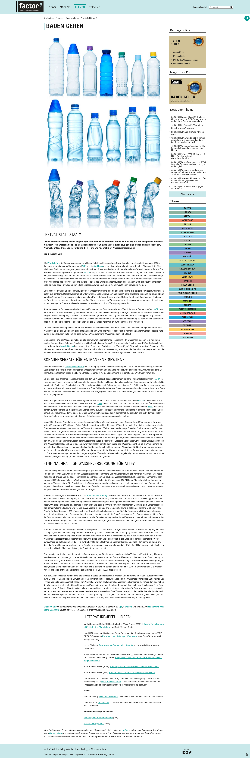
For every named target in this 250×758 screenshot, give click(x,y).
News (52, 7)
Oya (120, 606)
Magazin (65, 7)
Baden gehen (72, 18)
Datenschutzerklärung (97, 754)
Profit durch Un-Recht (111, 681)
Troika (87, 272)
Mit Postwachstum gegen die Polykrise (187, 187)
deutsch (196, 7)
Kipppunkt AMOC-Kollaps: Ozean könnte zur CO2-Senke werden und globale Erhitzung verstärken (188, 119)
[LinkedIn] (184, 752)
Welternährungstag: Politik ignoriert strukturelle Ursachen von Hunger (188, 148)
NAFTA (157, 378)
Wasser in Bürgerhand (94, 723)
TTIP (100, 403)
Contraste (127, 606)
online (125, 730)
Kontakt (69, 754)
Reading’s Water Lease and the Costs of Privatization (134, 666)
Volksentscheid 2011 (74, 366)
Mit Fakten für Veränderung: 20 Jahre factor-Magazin (188, 126)
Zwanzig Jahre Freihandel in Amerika (116, 645)
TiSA (150, 406)
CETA (141, 400)
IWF (84, 266)
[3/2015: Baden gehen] (187, 91)
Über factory (49, 754)
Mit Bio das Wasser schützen (185, 59)
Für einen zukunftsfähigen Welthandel (119, 636)
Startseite (48, 18)
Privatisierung (53, 262)
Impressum (80, 754)
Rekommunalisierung (97, 495)
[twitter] (190, 752)
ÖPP (156, 309)
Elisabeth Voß (50, 606)
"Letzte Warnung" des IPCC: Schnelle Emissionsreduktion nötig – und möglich (188, 164)
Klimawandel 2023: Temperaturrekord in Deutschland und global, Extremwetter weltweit (188, 139)
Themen (80, 7)
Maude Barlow (67, 346)
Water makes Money (108, 696)
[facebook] (187, 752)
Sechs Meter (178, 52)
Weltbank (98, 266)
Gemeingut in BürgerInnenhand (98, 717)
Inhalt (111, 754)
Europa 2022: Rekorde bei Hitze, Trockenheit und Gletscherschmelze (188, 156)
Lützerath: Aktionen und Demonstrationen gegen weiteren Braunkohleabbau (188, 180)
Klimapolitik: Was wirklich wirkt (187, 132)
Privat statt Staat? (181, 63)
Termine (94, 7)
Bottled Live (103, 702)
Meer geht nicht (179, 56)
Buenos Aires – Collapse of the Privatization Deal (132, 672)
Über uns (60, 754)
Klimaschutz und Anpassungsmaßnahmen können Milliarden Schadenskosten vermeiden (188, 172)
